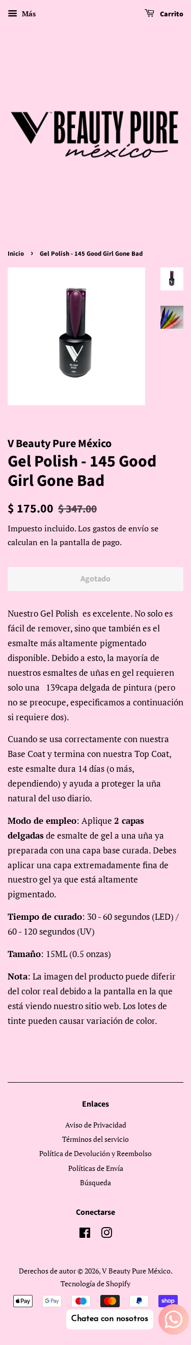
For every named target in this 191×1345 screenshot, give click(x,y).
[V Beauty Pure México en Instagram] (106, 1234)
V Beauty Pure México (136, 1271)
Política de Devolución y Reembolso (95, 1153)
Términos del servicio (95, 1139)
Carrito (170, 14)
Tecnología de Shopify (95, 1283)
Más (28, 13)
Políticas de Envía (95, 1168)
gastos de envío (121, 528)
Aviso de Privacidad (95, 1125)
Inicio (16, 253)
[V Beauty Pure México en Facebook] (85, 1234)
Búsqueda (95, 1182)
